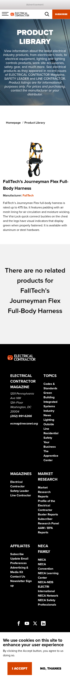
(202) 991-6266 (21, 416)
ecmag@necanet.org (24, 423)
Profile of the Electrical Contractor (46, 505)
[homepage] (19, 14)
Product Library (34, 123)
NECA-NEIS (45, 582)
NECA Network (48, 596)
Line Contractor (20, 495)
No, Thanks (50, 668)
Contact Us (17, 576)
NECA (42, 560)
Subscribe (61, 14)
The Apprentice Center (50, 455)
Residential (50, 433)
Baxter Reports (48, 514)
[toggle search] (47, 14)
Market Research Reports (44, 492)
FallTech (28, 195)
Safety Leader (19, 491)
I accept (19, 668)
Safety (47, 438)
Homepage (13, 123)
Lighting (48, 420)
